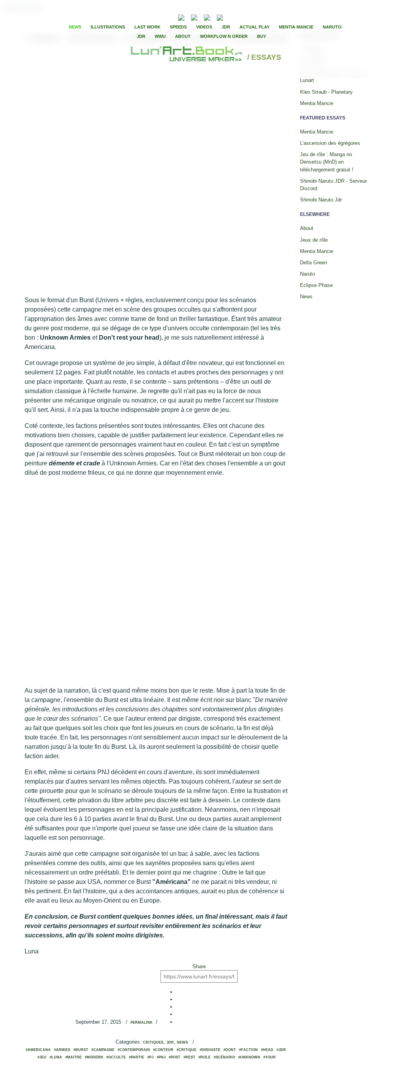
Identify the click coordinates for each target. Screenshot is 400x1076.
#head (267, 1050)
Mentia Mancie (296, 27)
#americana (38, 1050)
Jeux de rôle (314, 240)
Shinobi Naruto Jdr (321, 200)
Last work (147, 27)
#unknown (249, 1057)
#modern (94, 1057)
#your (269, 1057)
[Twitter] (247, 17)
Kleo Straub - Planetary (326, 92)
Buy (261, 36)
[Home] (187, 57)
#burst (80, 1050)
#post (174, 1057)
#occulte (116, 1057)
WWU (160, 36)
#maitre (73, 1057)
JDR (225, 27)
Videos (204, 27)
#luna (56, 1057)
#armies (62, 1050)
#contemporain (134, 1050)
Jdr (170, 1042)
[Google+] (254, 17)
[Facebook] (240, 17)
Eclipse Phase (316, 285)
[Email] (160, 17)
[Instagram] (220, 16)
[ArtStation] (207, 16)
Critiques (153, 1042)
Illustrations (108, 27)
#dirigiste (210, 1050)
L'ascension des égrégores (330, 143)
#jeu (42, 1057)
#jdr (281, 1050)
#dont (229, 1050)
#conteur (163, 1050)
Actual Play (254, 27)
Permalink (141, 1022)
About (183, 36)
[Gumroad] (181, 16)
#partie (136, 1057)
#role (204, 1057)
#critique (186, 1050)
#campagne (102, 1050)
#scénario (224, 1057)
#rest (189, 1057)
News (75, 27)
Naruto (307, 274)
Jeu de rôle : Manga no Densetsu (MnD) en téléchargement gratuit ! (327, 161)
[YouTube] (232, 16)
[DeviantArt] (194, 16)
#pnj (161, 1057)
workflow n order (224, 36)
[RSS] (169, 16)
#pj (150, 1057)
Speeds (178, 27)
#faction (248, 1050)
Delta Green (313, 262)
